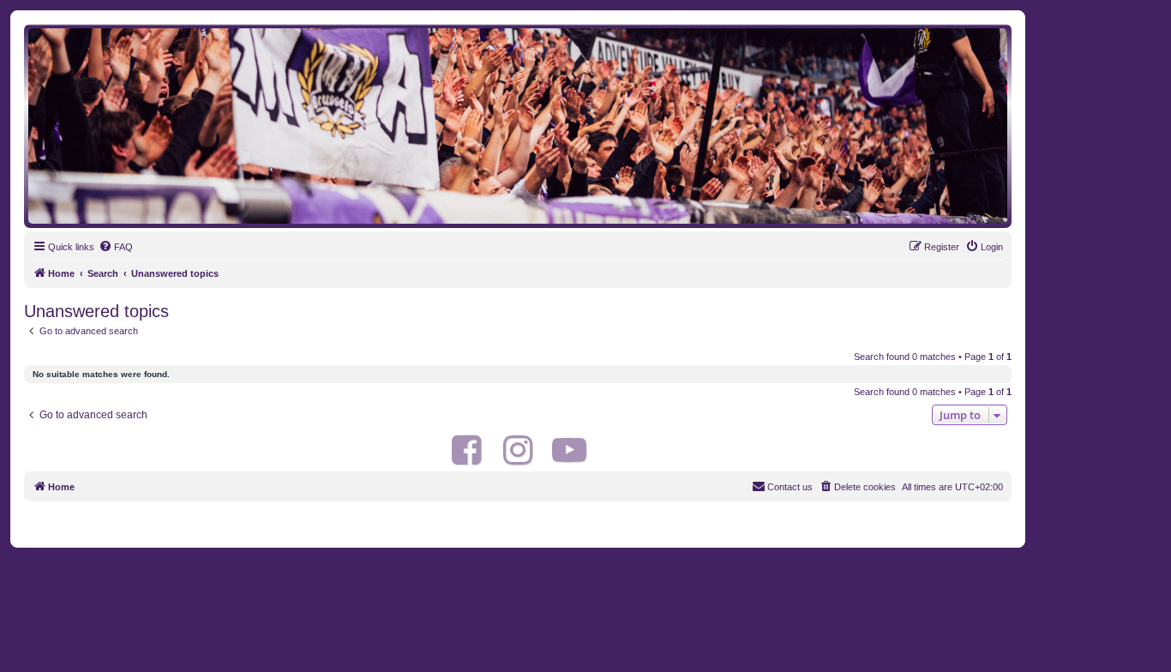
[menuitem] (116, 247)
